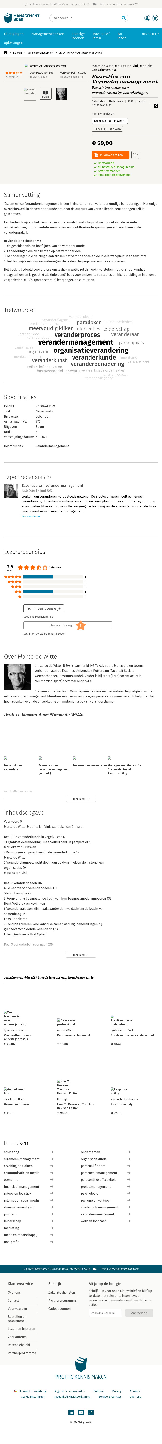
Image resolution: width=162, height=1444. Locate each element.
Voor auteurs (17, 1337)
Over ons (14, 1292)
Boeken (17, 52)
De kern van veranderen (90, 765)
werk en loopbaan (94, 1221)
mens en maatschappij (20, 1235)
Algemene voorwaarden (70, 1391)
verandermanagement (97, 1214)
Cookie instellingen (33, 1396)
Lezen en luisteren (21, 1329)
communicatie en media (21, 1173)
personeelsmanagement (99, 1173)
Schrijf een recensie (41, 608)
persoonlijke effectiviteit (98, 1180)
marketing (11, 1228)
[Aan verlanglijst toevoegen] (135, 155)
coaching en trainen (18, 1166)
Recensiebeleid (19, 1345)
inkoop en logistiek (17, 1193)
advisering (11, 1152)
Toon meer (79, 798)
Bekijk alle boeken (16, 791)
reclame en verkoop (95, 1200)
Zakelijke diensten (61, 1292)
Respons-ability (122, 1104)
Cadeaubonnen (59, 1309)
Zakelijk (54, 1284)
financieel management (21, 1187)
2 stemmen (11, 77)
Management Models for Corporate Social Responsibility (124, 769)
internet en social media (22, 1200)
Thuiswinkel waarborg (32, 1391)
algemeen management (22, 1159)
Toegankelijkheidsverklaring (72, 1396)
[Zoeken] (124, 18)
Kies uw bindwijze (103, 114)
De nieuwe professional (73, 1035)
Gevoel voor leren (16, 1104)
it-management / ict (19, 1207)
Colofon (99, 1391)
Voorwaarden (17, 1309)
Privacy (116, 1391)
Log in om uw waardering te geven (44, 633)
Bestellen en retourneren (17, 1319)
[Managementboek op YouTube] (81, 1412)
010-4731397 (150, 33)
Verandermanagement (40, 52)
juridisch (10, 1214)
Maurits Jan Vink (126, 66)
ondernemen (90, 1152)
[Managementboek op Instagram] (91, 1412)
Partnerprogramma (22, 1353)
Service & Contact (110, 1396)
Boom (40, 427)
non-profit (11, 1242)
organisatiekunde (94, 1159)
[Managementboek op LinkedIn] (71, 1412)
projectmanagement (96, 1187)
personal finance (93, 1166)
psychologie (89, 1193)
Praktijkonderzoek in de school (132, 1035)
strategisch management (99, 1207)
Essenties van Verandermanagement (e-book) (54, 769)
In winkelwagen (111, 155)
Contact (13, 1300)
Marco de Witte (102, 66)
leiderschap (12, 1221)
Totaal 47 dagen (39, 76)
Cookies (135, 1391)
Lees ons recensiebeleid (38, 616)
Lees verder (29, 516)
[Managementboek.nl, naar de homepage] (22, 22)
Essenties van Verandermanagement (80, 52)
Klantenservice (20, 1284)
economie (11, 1180)
